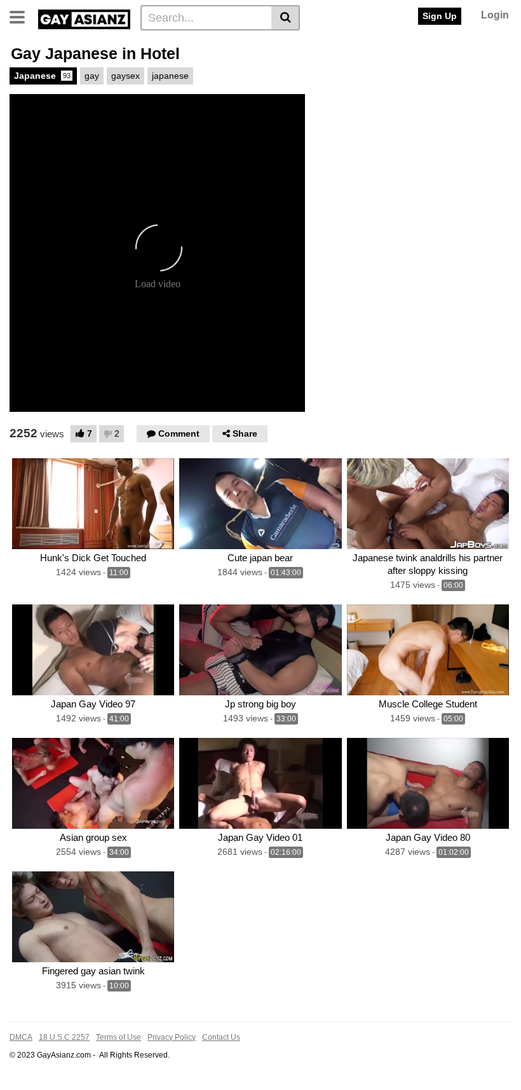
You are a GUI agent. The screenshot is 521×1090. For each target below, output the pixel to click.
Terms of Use (118, 1037)
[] (285, 18)
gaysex (125, 76)
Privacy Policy (171, 1037)
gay (92, 76)
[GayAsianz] (84, 17)
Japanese (42, 76)
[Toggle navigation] (22, 16)
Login (495, 15)
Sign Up (440, 16)
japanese (170, 76)
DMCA (21, 1037)
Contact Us (221, 1037)
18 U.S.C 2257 (64, 1037)
